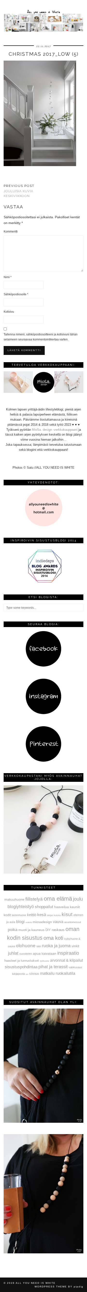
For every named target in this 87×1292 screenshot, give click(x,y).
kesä (41, 914)
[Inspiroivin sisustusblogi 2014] (43, 582)
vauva (58, 921)
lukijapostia (18, 973)
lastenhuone (19, 915)
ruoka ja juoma (56, 945)
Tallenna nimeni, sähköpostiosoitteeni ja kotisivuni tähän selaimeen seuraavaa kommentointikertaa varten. (41, 337)
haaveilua (61, 907)
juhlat (13, 953)
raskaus (58, 930)
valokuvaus (75, 967)
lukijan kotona (54, 915)
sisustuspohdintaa (21, 966)
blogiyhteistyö (20, 906)
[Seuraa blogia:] (43, 666)
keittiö (31, 915)
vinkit (75, 946)
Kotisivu (9, 311)
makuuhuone (14, 899)
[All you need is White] (43, 16)
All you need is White (36, 1283)
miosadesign (42, 922)
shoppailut (44, 906)
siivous (34, 973)
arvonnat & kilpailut (66, 960)
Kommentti (11, 231)
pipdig (78, 1286)
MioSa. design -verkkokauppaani (55, 429)
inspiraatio (68, 953)
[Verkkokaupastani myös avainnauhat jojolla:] (43, 872)
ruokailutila (65, 973)
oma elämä (58, 898)
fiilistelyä (34, 899)
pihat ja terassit (53, 966)
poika (12, 929)
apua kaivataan (44, 953)
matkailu (47, 973)
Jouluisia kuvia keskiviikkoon (19, 191)
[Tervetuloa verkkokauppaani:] (43, 392)
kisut (67, 914)
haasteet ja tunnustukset (21, 960)
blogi (20, 921)
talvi (38, 946)
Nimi (8, 277)
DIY (48, 930)
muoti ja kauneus (31, 930)
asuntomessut (72, 922)
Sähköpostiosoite (16, 294)
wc (27, 974)
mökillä (29, 922)
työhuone (44, 961)
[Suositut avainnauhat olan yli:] (43, 1121)
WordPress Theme (51, 1286)
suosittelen (25, 953)
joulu (78, 899)
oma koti (53, 938)
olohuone (26, 945)
